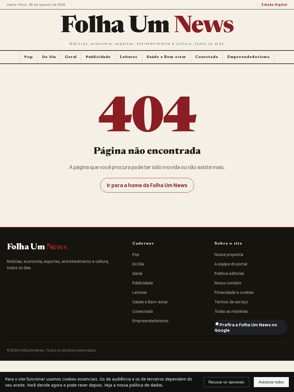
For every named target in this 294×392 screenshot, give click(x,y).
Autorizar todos (271, 382)
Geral (71, 57)
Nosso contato (227, 283)
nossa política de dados (139, 385)
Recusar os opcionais (226, 382)
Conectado (206, 57)
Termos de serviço (231, 302)
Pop (28, 57)
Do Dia (49, 57)
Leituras (129, 57)
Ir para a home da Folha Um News (147, 185)
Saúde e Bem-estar (166, 57)
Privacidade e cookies (234, 292)
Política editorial (229, 273)
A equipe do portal (230, 264)
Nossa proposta (228, 254)
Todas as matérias (231, 311)
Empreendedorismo (248, 57)
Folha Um (147, 26)
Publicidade (98, 57)
